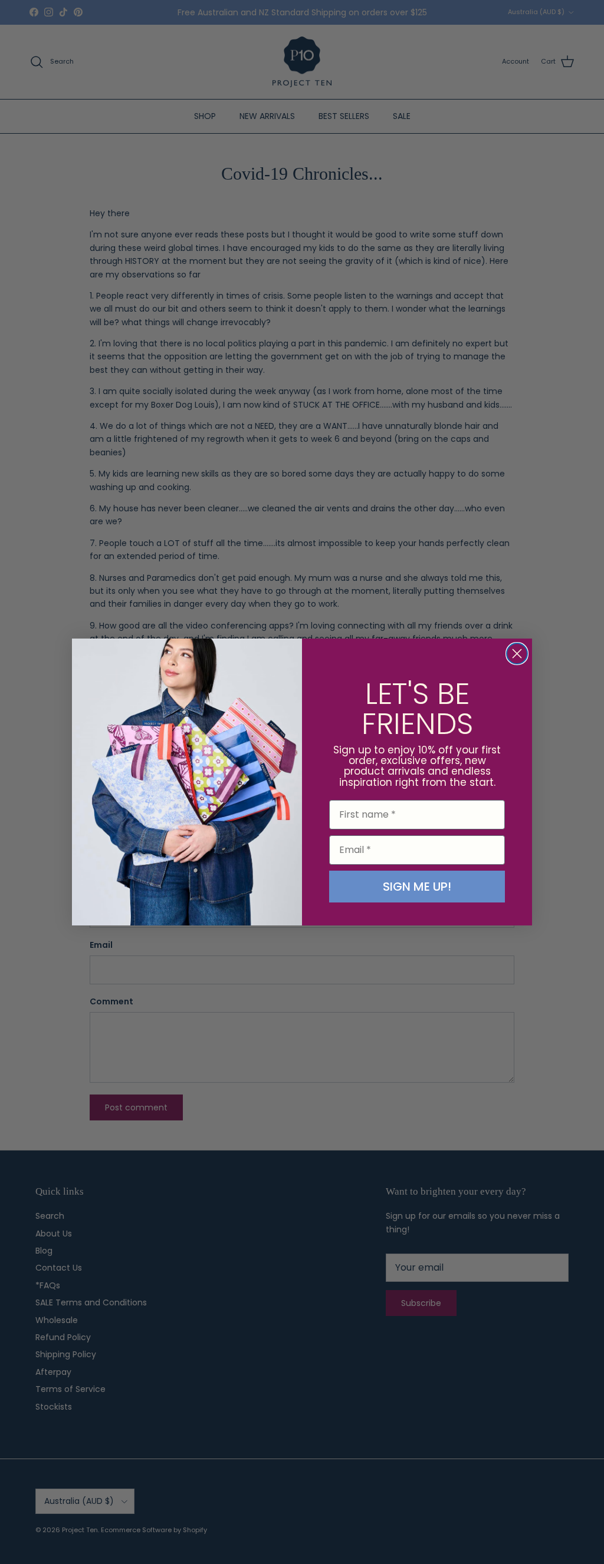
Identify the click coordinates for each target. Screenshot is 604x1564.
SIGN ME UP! (417, 886)
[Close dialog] (517, 653)
